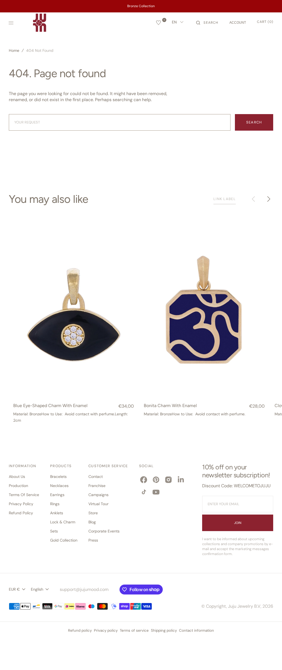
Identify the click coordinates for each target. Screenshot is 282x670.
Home (14, 50)
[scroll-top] (269, 657)
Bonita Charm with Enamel (170, 405)
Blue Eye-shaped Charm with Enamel (50, 405)
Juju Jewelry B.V (244, 606)
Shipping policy (164, 630)
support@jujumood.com (84, 589)
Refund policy (80, 630)
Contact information (196, 630)
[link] (73, 311)
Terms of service (134, 630)
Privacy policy (106, 630)
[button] (207, 23)
